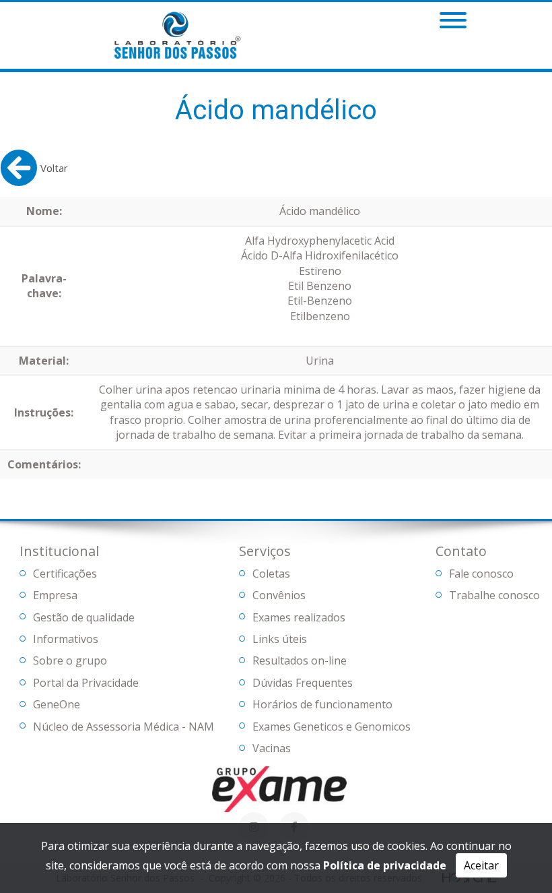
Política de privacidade (384, 865)
